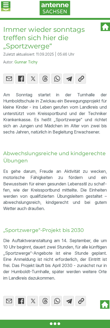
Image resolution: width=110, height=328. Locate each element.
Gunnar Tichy (26, 62)
